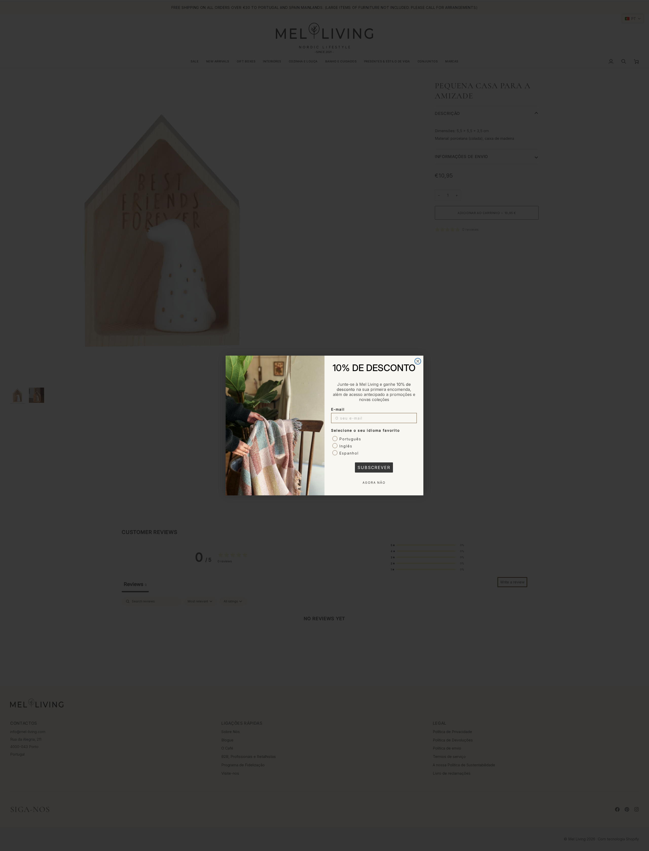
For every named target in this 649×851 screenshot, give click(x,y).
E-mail (338, 409)
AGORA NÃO (374, 482)
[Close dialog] (418, 361)
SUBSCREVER (373, 467)
